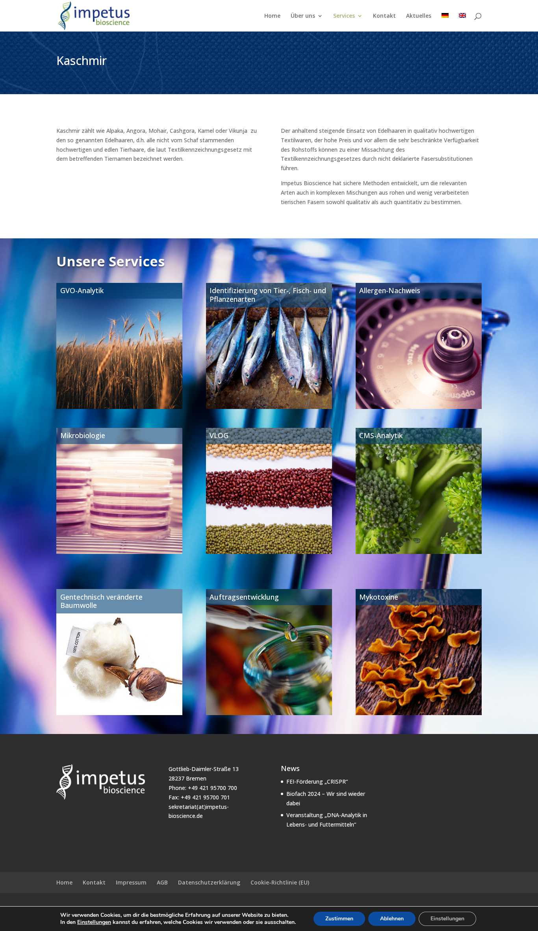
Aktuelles (418, 16)
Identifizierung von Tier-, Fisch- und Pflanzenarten (268, 295)
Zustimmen (339, 918)
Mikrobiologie (82, 435)
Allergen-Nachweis (389, 290)
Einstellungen (94, 922)
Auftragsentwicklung (244, 597)
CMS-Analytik (381, 435)
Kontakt (384, 16)
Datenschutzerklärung (209, 882)
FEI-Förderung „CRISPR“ (317, 781)
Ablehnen (392, 918)
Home (272, 16)
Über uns (303, 16)
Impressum (131, 882)
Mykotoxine (378, 597)
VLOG (219, 435)
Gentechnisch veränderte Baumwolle (101, 601)
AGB (162, 882)
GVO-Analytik (82, 290)
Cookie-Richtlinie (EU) (279, 882)
